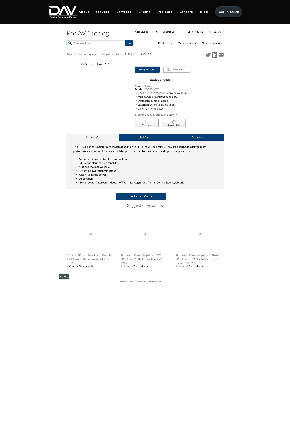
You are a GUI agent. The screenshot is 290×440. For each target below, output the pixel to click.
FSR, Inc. (130, 54)
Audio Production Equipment (83, 54)
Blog (204, 12)
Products (101, 12)
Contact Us (168, 31)
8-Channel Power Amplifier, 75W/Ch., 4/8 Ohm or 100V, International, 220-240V (143, 259)
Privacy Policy (140, 282)
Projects (165, 12)
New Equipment (211, 43)
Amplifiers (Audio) (112, 54)
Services (123, 12)
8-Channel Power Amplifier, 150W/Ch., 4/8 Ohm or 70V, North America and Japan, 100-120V (199, 259)
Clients (145, 12)
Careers (186, 12)
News (155, 31)
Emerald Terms (126, 282)
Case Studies (141, 31)
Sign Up (217, 31)
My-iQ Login (198, 31)
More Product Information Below (155, 114)
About (84, 12)
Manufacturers (187, 43)
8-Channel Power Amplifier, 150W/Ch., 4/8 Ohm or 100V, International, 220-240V (89, 259)
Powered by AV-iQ (155, 282)
